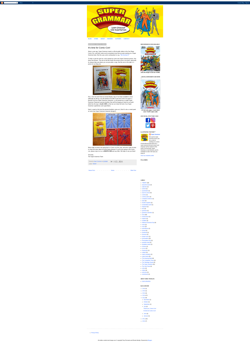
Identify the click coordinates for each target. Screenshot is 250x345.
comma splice (145, 196)
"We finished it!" (124, 55)
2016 (143, 288)
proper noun (145, 236)
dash (143, 200)
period (144, 230)
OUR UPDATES (146, 281)
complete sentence (147, 198)
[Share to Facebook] (120, 162)
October (146, 302)
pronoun (144, 234)
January (146, 316)
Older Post (133, 170)
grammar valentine (147, 212)
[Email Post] (111, 161)
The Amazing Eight (147, 258)
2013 (143, 295)
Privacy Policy (95, 332)
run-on (144, 248)
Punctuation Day (146, 240)
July (145, 306)
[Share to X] (118, 162)
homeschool (145, 216)
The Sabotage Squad (147, 262)
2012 (143, 297)
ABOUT (103, 38)
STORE (96, 38)
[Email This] (114, 162)
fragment (144, 206)
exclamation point (146, 204)
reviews (144, 246)
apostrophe (145, 190)
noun (143, 226)
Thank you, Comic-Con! (150, 308)
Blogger (150, 340)
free (143, 208)
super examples (146, 254)
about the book (146, 185)
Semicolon (145, 250)
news (143, 224)
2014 (143, 293)
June (145, 313)
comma (144, 194)
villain (143, 270)
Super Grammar (155, 134)
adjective (144, 186)
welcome (144, 272)
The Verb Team (146, 266)
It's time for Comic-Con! (150, 310)
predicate (144, 232)
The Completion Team (148, 260)
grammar (144, 210)
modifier (144, 220)
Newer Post (92, 170)
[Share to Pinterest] (122, 162)
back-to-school (146, 192)
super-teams (145, 256)
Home (112, 170)
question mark (146, 242)
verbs (143, 268)
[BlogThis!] (116, 162)
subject (144, 252)
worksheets (145, 274)
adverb (144, 188)
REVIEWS (110, 38)
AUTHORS (118, 38)
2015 (143, 290)
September (147, 304)
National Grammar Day (148, 222)
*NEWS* (94, 163)
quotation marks (146, 244)
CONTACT (126, 38)
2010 (143, 321)
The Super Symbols (147, 264)
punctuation (145, 238)
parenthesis (145, 228)
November (147, 299)
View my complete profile (147, 155)
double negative (146, 202)
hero (143, 214)
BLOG (90, 38)
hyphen (144, 218)
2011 (143, 318)
